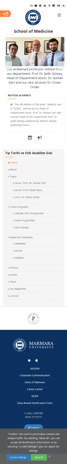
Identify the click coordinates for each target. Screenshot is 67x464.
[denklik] (33, 319)
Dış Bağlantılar (17, 288)
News (12, 281)
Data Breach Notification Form (34, 403)
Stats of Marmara (35, 382)
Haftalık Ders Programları (29, 213)
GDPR (34, 396)
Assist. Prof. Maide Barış (28, 190)
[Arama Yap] (63, 6)
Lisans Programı (18, 206)
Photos (13, 267)
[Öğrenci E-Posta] (31, 5)
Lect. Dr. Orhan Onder (27, 197)
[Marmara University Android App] (29, 360)
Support (34, 427)
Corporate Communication (35, 375)
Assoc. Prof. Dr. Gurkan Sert (30, 183)
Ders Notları (21, 227)
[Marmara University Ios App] (36, 360)
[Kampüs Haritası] (49, 5)
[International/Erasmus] (44, 5)
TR (58, 5)
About (13, 169)
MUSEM (34, 368)
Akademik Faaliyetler (21, 237)
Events (13, 274)
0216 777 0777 (33, 417)
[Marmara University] (33, 17)
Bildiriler (19, 257)
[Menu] (59, 14)
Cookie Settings (18, 457)
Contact (14, 295)
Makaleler (20, 243)
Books (18, 250)
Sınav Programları (24, 220)
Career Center (35, 389)
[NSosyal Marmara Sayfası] (53, 5)
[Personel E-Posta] (35, 5)
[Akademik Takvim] (40, 5)
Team (12, 176)
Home (14, 162)
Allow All (39, 457)
